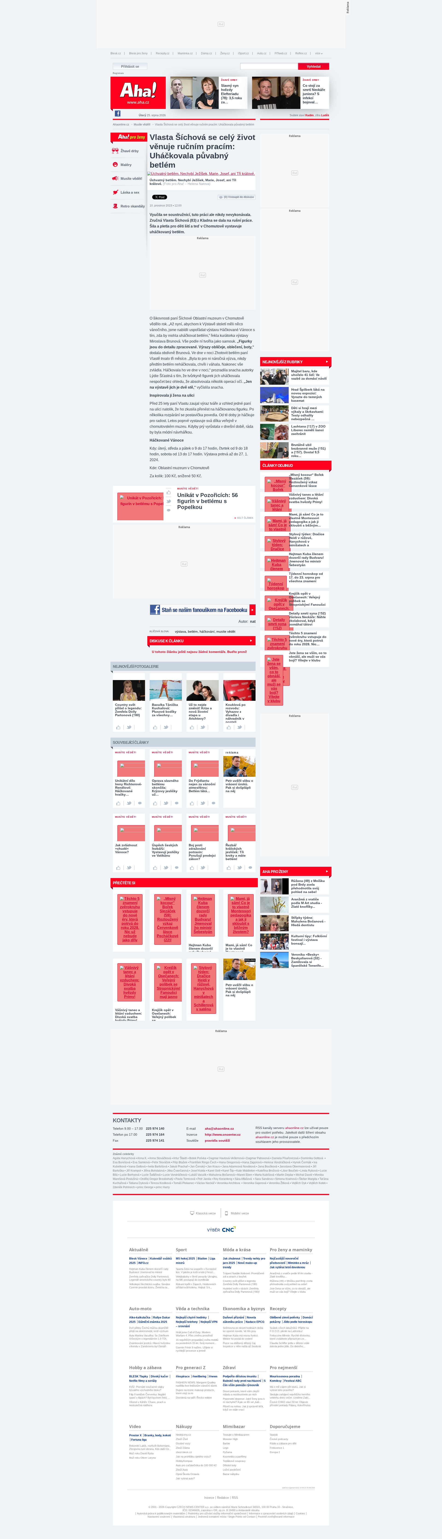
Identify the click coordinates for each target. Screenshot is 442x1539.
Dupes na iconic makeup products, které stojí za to (195, 1392)
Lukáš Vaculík (197, 1174)
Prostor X (135, 1435)
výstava (180, 631)
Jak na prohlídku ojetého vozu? (193, 1456)
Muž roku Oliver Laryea (142, 1457)
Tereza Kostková (160, 1183)
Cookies (300, 1513)
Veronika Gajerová (254, 1183)
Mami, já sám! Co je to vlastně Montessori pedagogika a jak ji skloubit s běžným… (306, 519)
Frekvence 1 (277, 1447)
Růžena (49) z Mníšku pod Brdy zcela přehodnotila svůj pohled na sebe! (291, 1283)
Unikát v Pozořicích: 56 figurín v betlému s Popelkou (207, 501)
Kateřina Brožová (268, 1170)
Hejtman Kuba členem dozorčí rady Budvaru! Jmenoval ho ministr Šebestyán (306, 559)
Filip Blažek (180, 1162)
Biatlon (203, 1258)
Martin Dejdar (285, 1174)
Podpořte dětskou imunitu (240, 1376)
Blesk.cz (115, 53)
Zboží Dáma (183, 1447)
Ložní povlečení (232, 1469)
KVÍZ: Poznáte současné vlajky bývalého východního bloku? (146, 1388)
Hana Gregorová (229, 1162)
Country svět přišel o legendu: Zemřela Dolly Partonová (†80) (240, 1283)
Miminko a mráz (298, 1263)
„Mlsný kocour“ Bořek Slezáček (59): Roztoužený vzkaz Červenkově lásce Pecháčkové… (306, 480)
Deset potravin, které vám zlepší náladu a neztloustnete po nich (241, 1393)
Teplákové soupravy (234, 1461)
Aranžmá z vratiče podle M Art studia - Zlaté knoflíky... (291, 1275)
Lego (225, 1447)
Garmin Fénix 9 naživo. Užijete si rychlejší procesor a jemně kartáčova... (194, 1349)
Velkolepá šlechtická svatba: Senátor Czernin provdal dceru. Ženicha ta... (149, 1286)
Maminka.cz (185, 53)
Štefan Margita (308, 1179)
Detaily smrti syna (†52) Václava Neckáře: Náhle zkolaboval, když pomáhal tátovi (307, 618)
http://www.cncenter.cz (223, 1134)
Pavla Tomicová (185, 1179)
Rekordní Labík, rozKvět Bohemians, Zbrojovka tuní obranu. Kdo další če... (150, 1447)
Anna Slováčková (160, 1158)
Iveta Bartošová (157, 1166)
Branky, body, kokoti (157, 1435)
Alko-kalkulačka (140, 1317)
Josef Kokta (198, 1170)
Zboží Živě (182, 1439)
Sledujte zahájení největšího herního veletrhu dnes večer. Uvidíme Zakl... (290, 1396)
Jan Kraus (213, 1166)
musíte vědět (225, 631)
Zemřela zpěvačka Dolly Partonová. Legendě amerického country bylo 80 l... (150, 1278)
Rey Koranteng (222, 1179)
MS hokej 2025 (186, 1258)
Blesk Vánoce (138, 1258)
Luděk (325, 115)
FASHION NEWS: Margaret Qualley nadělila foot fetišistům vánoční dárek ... (196, 1384)
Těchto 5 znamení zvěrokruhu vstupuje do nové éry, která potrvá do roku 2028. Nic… (307, 638)
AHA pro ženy (275, 871)
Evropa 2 (275, 1452)
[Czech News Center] (229, 1229)
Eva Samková (141, 1162)
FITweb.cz (281, 53)
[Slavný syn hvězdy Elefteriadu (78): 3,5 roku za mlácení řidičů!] (195, 93)
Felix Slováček (161, 1162)
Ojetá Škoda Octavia (187, 1474)
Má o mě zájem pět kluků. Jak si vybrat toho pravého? (288, 1388)
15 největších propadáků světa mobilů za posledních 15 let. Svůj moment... (197, 1341)
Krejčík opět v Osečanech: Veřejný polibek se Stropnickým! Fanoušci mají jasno (307, 599)
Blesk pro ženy (138, 53)
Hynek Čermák (302, 1162)
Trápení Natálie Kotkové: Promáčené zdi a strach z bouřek (243, 1275)
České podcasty (279, 1439)
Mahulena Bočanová (222, 1174)
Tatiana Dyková (138, 1183)
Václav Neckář (205, 1183)
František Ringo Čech (203, 1162)
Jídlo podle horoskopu (297, 1322)
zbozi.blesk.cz (184, 1452)
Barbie (226, 1443)
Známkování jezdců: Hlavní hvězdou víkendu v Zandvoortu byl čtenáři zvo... (149, 1345)
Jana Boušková (267, 1166)
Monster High (230, 1439)
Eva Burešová (121, 1162)
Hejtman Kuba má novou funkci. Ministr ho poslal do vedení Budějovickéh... (240, 1337)
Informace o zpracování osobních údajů (271, 1513)
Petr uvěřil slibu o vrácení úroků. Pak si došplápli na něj (239, 990)
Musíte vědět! (142, 124)
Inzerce (209, 1497)
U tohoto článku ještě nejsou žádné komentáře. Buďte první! (199, 652)
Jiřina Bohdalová (154, 1170)
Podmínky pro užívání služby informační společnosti (217, 1513)
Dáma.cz (206, 53)
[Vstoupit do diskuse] (168, 510)
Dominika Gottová (312, 1158)
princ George (145, 1187)
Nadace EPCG (255, 1322)
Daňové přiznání (234, 1317)
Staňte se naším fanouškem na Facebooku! (203, 609)
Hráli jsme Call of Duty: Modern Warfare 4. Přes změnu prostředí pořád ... (194, 1334)
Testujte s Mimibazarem (236, 1434)
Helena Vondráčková (277, 1162)
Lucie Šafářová (151, 1174)
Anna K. (142, 1158)
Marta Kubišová (264, 1174)
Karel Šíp (228, 1170)
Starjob (274, 1434)
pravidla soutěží (217, 1140)
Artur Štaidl (180, 1158)
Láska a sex (130, 192)
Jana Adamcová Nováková (239, 1166)
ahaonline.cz (294, 1128)
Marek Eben (244, 1174)
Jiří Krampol (133, 1170)
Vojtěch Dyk (299, 1183)
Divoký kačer (160, 1376)
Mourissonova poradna (285, 1376)
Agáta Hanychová (124, 1158)
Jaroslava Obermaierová (294, 1166)
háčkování (207, 631)
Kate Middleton (245, 1170)
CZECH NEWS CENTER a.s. (193, 1507)
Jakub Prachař (179, 1166)
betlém (193, 631)
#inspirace (183, 1376)
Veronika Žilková (279, 1183)
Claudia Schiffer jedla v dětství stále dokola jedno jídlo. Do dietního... (289, 1345)
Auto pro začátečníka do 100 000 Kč (196, 1465)
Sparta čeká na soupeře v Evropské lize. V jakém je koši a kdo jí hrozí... (196, 1271)
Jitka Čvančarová (178, 1170)
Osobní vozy (183, 1443)
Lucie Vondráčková (175, 1174)
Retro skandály (133, 206)
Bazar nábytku (231, 1474)
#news (213, 1376)
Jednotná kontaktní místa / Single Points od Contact (226, 1516)
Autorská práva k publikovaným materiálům (161, 1513)
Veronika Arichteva (229, 1183)
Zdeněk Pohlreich (124, 1187)
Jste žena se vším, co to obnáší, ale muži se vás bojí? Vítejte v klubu (308, 656)
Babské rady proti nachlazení (242, 1380)
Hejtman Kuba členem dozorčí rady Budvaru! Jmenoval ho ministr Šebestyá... (149, 1271)
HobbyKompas (184, 1461)
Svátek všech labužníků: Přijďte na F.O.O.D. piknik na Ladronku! (289, 1329)
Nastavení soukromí (159, 1516)
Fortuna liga (139, 1439)
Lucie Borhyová (130, 1174)
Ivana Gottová (137, 1166)
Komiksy (276, 1380)
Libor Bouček (289, 1170)
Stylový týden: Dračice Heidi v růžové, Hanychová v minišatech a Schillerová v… (306, 539)
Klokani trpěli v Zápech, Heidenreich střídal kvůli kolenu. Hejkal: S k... (196, 1286)
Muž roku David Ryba (141, 1453)
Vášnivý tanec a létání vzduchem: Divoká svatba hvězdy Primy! (306, 498)
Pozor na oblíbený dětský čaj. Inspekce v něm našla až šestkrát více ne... (242, 1345)
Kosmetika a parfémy (235, 1456)
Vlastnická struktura (184, 1516)
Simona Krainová (286, 1179)
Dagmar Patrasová (258, 1158)
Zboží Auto (182, 1469)
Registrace (118, 73)
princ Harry (163, 1187)
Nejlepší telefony (187, 1322)
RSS (235, 1497)
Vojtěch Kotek (317, 1183)
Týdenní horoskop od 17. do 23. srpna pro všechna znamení (306, 577)
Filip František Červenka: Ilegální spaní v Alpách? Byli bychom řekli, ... (149, 1396)
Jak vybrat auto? (185, 1478)
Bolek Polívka (197, 1158)
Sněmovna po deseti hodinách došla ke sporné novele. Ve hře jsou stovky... (243, 1330)
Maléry (126, 165)
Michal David (304, 1174)
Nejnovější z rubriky (282, 361)
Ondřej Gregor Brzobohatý (156, 1179)
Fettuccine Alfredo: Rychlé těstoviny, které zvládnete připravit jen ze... (290, 1337)
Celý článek (245, 518)
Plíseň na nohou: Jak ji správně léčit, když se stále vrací (243, 1408)
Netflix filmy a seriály (143, 1380)
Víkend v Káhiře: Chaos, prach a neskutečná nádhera (147, 1404)
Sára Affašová (244, 1179)
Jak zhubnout (232, 1258)
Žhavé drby (130, 151)
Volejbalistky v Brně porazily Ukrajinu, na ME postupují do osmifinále (197, 1278)
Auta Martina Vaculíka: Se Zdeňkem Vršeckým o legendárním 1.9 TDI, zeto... (149, 1337)
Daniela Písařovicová (285, 1158)
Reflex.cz (301, 53)
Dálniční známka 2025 (152, 1322)
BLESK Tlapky (139, 1376)
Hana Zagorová (252, 1162)
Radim (309, 115)
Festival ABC (293, 1380)
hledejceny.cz (183, 1434)
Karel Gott (214, 1170)
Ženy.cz (225, 53)
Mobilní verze (239, 1213)
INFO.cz (143, 1263)
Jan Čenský (197, 1166)
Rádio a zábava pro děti (283, 1443)
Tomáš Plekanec (183, 1183)
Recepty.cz (162, 53)
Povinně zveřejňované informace (276, 1516)
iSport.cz (243, 53)
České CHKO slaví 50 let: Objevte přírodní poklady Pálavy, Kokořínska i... (290, 1404)
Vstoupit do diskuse (239, 197)
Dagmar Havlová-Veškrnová (226, 1158)
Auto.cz (261, 53)
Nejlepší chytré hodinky (191, 1317)
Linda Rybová (309, 1170)
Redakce (223, 1497)
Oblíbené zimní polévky (285, 1317)
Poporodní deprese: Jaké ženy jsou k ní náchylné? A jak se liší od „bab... (244, 1400)
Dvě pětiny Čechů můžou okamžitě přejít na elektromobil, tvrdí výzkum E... (148, 1330)
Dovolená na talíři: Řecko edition (194, 1397)
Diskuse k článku (166, 640)
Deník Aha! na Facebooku (117, 113)
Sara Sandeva (264, 1179)
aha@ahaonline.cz (219, 1128)
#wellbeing (199, 1376)
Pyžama (227, 1452)
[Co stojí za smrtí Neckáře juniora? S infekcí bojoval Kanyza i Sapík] (277, 93)
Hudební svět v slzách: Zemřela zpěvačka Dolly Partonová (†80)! (241, 1290)
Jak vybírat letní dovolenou (287, 1267)
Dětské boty (229, 1465)
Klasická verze (205, 1213)
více (317, 53)
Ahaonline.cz (121, 124)
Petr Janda (204, 1179)
